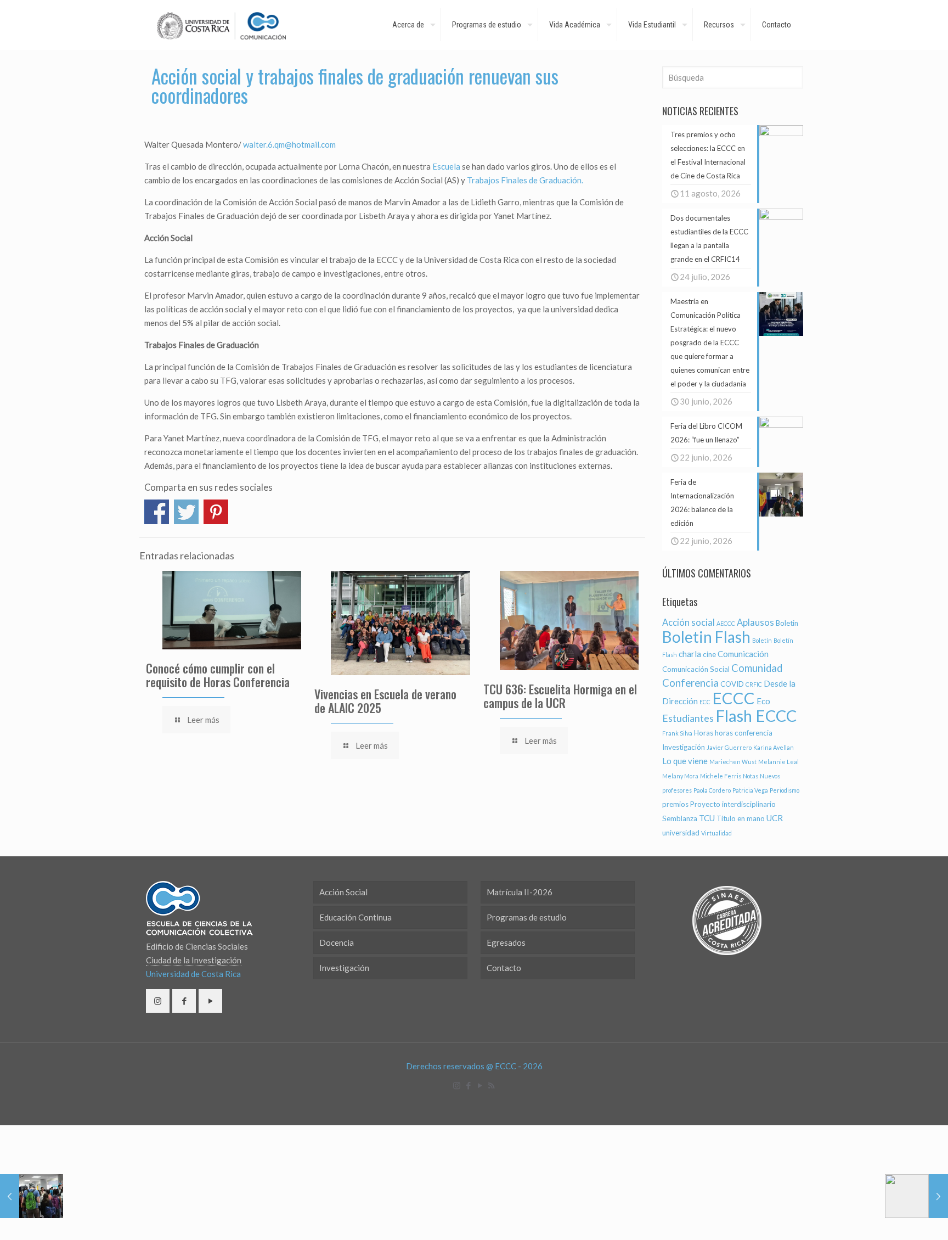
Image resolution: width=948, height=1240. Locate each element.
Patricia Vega (750, 790)
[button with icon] (158, 1001)
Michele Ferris (720, 775)
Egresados (506, 942)
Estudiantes (688, 718)
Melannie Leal (778, 761)
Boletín (762, 640)
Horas (703, 732)
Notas (750, 775)
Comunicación (743, 654)
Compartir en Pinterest (216, 512)
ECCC (733, 698)
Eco (763, 701)
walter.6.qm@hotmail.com (289, 144)
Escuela (446, 166)
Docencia (336, 942)
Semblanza (679, 818)
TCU (707, 818)
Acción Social (343, 892)
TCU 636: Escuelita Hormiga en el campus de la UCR (560, 695)
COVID (732, 684)
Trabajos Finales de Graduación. (525, 180)
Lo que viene (685, 761)
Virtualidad (716, 833)
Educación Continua (355, 917)
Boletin (787, 623)
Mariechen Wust (733, 761)
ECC (704, 701)
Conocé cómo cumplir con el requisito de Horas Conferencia (218, 675)
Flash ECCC (756, 715)
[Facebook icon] (468, 1085)
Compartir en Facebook (156, 512)
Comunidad (756, 668)
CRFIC (754, 684)
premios (675, 804)
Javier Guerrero (729, 747)
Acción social (688, 622)
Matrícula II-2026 (519, 892)
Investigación (683, 747)
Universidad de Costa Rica (193, 974)
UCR (774, 818)
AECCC (725, 623)
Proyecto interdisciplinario (733, 804)
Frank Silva (677, 733)
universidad (680, 832)
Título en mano (740, 818)
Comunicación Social (696, 669)
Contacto (504, 968)
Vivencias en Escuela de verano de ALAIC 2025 (385, 700)
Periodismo (784, 790)
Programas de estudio (527, 917)
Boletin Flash (706, 636)
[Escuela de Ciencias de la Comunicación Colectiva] (221, 24)
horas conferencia (743, 732)
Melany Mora (680, 775)
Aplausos (755, 622)
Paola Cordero (712, 790)
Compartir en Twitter (186, 512)
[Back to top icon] (895, 1217)
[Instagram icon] (457, 1085)
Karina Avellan (773, 747)
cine (709, 654)
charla (690, 654)
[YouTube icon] (480, 1085)
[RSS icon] (491, 1085)
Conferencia (690, 683)
